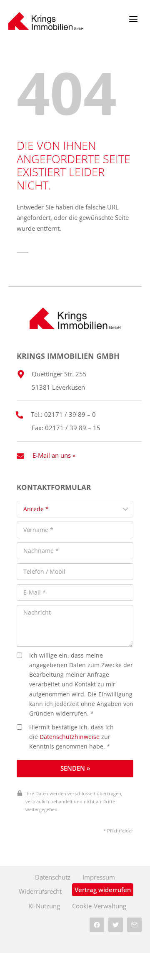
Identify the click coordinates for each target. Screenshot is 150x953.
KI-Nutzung (44, 906)
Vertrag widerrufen (103, 889)
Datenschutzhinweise (70, 737)
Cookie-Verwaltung (99, 906)
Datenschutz (52, 877)
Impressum (98, 877)
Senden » (75, 768)
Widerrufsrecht (40, 891)
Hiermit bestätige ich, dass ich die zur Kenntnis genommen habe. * (71, 737)
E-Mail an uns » (53, 455)
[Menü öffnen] (133, 19)
